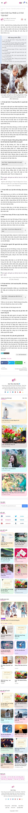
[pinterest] (15, 392)
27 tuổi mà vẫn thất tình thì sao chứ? (20, 543)
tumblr (22, 523)
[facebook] (5, 392)
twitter (22, 516)
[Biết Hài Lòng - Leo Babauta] (7, 675)
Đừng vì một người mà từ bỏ (6, 719)
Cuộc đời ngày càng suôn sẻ (20, 719)
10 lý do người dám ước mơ (6, 636)
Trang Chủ (7, 805)
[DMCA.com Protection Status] (5, 353)
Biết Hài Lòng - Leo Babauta (6, 681)
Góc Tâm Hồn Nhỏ (13, 384)
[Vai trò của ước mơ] (21, 645)
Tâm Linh (8, 8)
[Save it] (22, 19)
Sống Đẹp (10, 779)
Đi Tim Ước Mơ (11, 777)
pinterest (8, 523)
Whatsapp (19, 362)
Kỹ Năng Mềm (20, 777)
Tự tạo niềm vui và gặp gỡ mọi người (7, 590)
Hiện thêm (24, 398)
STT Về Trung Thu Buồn (7, 748)
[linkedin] (12, 392)
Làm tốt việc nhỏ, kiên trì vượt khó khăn (7, 559)
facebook (8, 516)
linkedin (22, 520)
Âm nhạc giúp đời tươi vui (7, 666)
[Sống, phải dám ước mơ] (21, 660)
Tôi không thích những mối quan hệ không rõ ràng (21, 764)
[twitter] (7, 392)
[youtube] (20, 392)
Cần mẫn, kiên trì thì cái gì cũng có (10, 620)
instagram (8, 520)
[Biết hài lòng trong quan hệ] (21, 630)
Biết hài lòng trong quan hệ (20, 636)
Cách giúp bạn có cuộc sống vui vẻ (10, 420)
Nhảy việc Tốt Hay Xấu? (21, 734)
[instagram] (10, 392)
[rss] (22, 392)
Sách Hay (3, 779)
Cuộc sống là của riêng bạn (9, 468)
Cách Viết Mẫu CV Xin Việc (20, 559)
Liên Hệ (7, 807)
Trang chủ (3, 8)
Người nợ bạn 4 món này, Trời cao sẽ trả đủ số (13, 492)
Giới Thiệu (14, 805)
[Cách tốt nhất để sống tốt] (21, 675)
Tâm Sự (22, 779)
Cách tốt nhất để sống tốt (8, 444)
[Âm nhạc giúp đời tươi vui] (7, 660)
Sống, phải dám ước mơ (21, 574)
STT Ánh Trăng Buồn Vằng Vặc (6, 574)
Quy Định (21, 805)
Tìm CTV (13, 807)
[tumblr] (17, 392)
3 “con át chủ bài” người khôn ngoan (6, 651)
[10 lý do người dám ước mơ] (7, 630)
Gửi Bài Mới (20, 807)
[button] (20, 3)
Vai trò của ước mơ (20, 650)
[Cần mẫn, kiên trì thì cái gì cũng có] (14, 609)
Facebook (5, 362)
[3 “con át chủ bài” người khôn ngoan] (7, 645)
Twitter (12, 362)
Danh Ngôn (3, 777)
